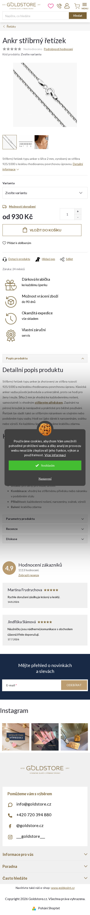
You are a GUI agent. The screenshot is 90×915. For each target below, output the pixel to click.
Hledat (77, 15)
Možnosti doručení (22, 206)
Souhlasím (48, 465)
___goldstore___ (30, 836)
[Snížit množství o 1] (77, 217)
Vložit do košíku (45, 230)
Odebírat (74, 685)
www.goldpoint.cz (63, 888)
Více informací (55, 455)
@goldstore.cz (30, 825)
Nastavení (45, 478)
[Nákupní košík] (76, 6)
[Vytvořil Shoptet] (34, 908)
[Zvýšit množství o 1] (77, 211)
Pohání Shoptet (49, 908)
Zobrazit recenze (28, 575)
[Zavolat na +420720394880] (59, 6)
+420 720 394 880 (33, 814)
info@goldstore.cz (33, 803)
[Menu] (84, 5)
